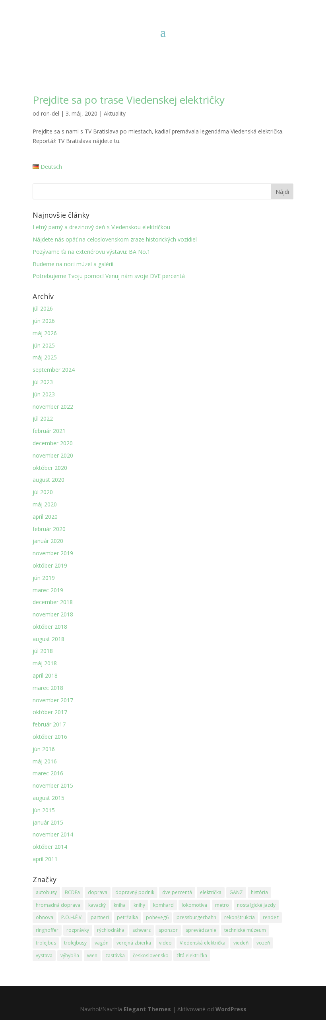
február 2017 (49, 724)
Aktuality (115, 113)
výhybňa (69, 955)
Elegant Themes (147, 1009)
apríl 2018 (45, 675)
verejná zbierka (133, 942)
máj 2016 (45, 761)
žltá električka (192, 955)
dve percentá (177, 892)
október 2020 (50, 467)
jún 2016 (44, 749)
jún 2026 (44, 321)
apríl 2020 (45, 516)
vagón (102, 942)
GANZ (236, 892)
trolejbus (46, 942)
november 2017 (53, 700)
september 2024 (54, 369)
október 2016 (50, 736)
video (165, 942)
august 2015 (48, 798)
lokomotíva (194, 905)
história (259, 892)
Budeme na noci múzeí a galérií (73, 264)
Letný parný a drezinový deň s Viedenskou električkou (101, 227)
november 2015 (53, 785)
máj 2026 (45, 333)
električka (210, 892)
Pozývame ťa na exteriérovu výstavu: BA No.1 (91, 251)
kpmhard (163, 905)
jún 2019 (44, 577)
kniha (120, 905)
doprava (97, 892)
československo (151, 955)
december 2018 (53, 602)
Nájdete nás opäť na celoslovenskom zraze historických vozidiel (115, 239)
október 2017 (50, 712)
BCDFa (72, 892)
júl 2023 (43, 382)
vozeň (263, 942)
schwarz (141, 930)
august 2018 (48, 639)
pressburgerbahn (196, 917)
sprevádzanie (201, 930)
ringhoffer (47, 930)
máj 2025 (45, 357)
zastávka (115, 955)
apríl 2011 (45, 859)
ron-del (50, 113)
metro (222, 905)
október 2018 (50, 626)
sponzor (168, 930)
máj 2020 (45, 504)
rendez (271, 917)
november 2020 (53, 455)
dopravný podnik (134, 892)
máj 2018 (45, 663)
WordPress (230, 1009)
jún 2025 (44, 345)
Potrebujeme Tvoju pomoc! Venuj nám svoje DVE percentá (109, 276)
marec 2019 (48, 590)
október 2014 (50, 846)
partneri (100, 917)
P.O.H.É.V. (72, 917)
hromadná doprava (58, 905)
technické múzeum (245, 930)
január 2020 (48, 541)
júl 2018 (43, 651)
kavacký (97, 905)
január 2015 (48, 822)
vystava (44, 955)
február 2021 (49, 431)
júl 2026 (43, 308)
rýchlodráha (110, 930)
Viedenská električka (202, 942)
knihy (139, 905)
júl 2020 (43, 492)
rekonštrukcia (239, 917)
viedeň (240, 942)
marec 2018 (48, 688)
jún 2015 (44, 810)
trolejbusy (75, 942)
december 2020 (53, 443)
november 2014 (53, 834)
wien (92, 955)
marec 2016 (48, 773)
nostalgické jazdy (256, 905)
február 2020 (49, 529)
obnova (44, 917)
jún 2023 (44, 394)
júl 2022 (43, 418)
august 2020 (48, 479)
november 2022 (53, 406)
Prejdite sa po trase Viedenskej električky (129, 100)
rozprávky (77, 930)
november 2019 (53, 553)
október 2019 (50, 565)
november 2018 (53, 614)
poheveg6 (157, 917)
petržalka (127, 917)
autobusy (46, 892)
